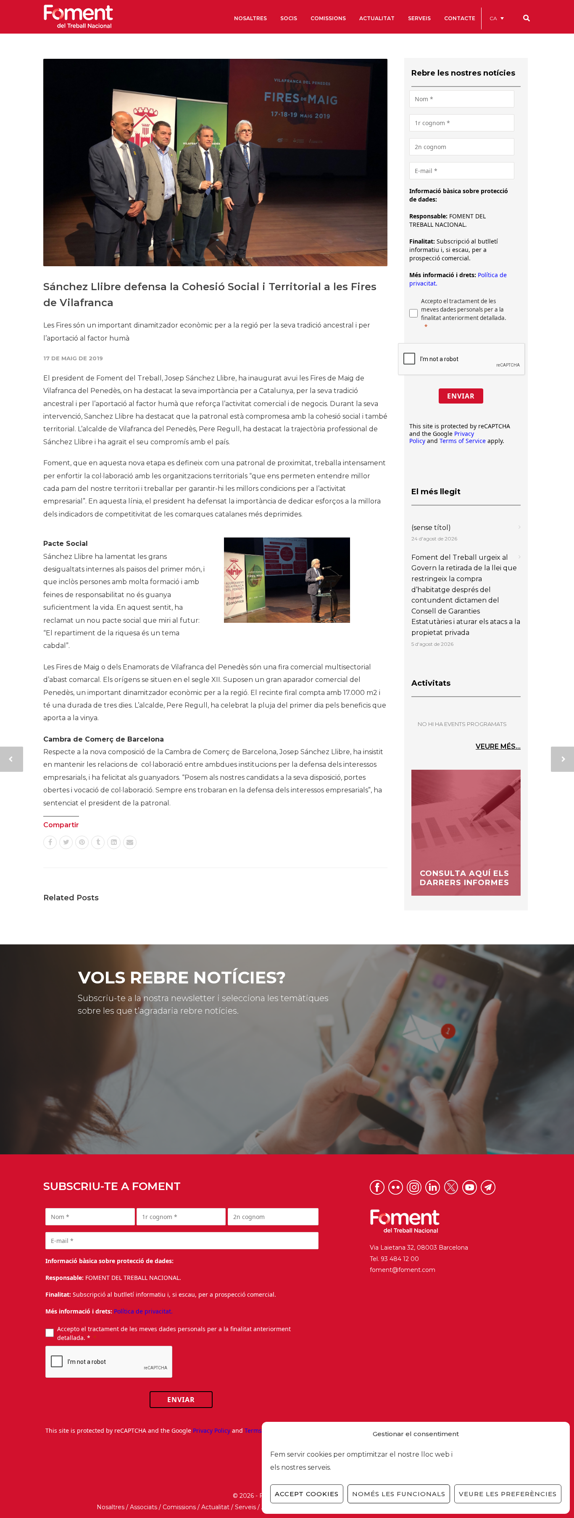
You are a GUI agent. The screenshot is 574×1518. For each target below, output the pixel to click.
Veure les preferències (508, 1494)
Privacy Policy (211, 1430)
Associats (143, 1507)
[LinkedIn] (114, 842)
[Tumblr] (98, 842)
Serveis (245, 1507)
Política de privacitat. (143, 1311)
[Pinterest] (82, 842)
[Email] (130, 842)
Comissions (179, 1507)
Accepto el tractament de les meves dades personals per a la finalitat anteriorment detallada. (463, 309)
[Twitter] (66, 842)
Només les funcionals (398, 1494)
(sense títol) (431, 528)
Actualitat (215, 1507)
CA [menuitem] (493, 18)
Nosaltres (110, 1507)
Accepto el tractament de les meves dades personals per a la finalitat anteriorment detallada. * (174, 1333)
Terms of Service (463, 441)
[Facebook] (50, 842)
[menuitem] (496, 18)
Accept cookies (307, 1494)
